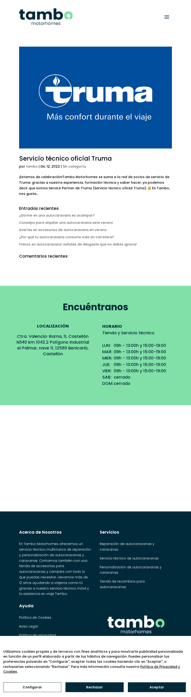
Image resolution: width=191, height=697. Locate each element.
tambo (32, 166)
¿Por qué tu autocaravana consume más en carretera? (66, 237)
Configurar (32, 687)
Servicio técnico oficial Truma (65, 158)
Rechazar (94, 687)
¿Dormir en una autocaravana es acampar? (57, 215)
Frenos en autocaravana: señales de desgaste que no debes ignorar (78, 244)
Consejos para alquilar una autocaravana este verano (66, 222)
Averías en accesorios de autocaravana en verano (63, 230)
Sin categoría (74, 166)
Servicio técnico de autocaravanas (129, 558)
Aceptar (157, 687)
